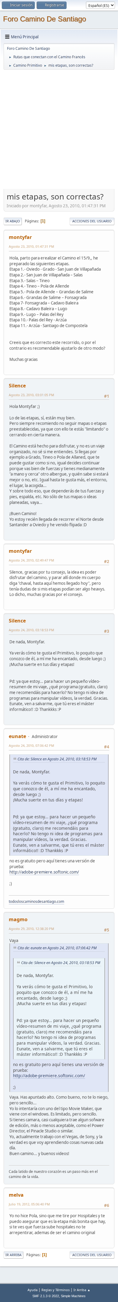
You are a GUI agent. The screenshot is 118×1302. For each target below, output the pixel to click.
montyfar (20, 237)
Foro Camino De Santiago (44, 19)
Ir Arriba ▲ (82, 1290)
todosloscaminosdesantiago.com (36, 901)
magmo (18, 919)
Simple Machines (73, 1296)
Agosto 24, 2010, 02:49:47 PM (31, 560)
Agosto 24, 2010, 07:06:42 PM (31, 745)
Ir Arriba (13, 1255)
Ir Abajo (12, 221)
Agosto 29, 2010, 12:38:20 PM (31, 928)
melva (16, 1195)
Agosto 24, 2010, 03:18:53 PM (31, 630)
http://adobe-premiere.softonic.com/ (44, 872)
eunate (17, 736)
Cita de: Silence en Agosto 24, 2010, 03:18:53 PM (57, 759)
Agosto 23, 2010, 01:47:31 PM (31, 246)
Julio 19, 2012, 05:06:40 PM (29, 1204)
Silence (17, 385)
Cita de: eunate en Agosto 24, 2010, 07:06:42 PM (57, 947)
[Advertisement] (59, 129)
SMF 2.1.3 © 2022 (45, 1296)
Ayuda (33, 1290)
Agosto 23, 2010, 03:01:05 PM (31, 395)
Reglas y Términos (55, 1290)
